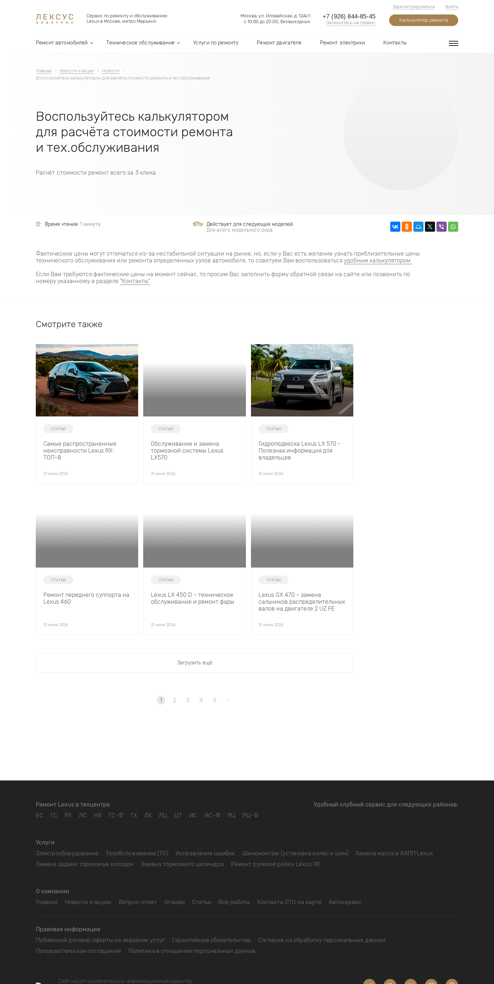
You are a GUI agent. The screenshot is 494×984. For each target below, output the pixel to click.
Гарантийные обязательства (211, 940)
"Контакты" (135, 281)
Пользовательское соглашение (78, 950)
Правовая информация (68, 929)
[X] (430, 227)
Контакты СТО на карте (289, 902)
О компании (52, 891)
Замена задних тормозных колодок (84, 864)
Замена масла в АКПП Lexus (394, 853)
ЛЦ (163, 815)
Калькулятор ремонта (423, 20)
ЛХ (148, 815)
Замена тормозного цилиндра (182, 864)
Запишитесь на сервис (350, 22)
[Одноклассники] (407, 227)
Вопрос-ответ (138, 902)
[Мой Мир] (418, 227)
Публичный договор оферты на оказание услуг (100, 940)
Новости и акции (88, 902)
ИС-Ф (212, 815)
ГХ (134, 815)
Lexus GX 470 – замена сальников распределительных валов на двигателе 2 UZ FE (302, 601)
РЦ (232, 815)
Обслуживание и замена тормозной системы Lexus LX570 (187, 450)
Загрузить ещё (194, 663)
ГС (54, 815)
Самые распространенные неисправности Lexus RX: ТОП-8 (79, 450)
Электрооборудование (67, 853)
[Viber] (441, 227)
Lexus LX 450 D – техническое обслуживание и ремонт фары (192, 598)
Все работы (234, 902)
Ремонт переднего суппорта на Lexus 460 (86, 598)
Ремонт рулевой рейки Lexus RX (275, 864)
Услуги (45, 842)
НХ (98, 815)
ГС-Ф (115, 815)
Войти (452, 6)
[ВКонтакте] (395, 227)
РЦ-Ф (250, 815)
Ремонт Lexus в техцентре (73, 804)
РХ (68, 815)
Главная (47, 902)
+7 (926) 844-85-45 (349, 16)
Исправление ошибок (205, 853)
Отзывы (174, 902)
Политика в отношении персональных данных (192, 950)
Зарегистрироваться (414, 6)
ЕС (39, 815)
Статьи (201, 902)
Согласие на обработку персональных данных (322, 940)
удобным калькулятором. (378, 260)
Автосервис (345, 902)
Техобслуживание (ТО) (137, 853)
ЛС (83, 815)
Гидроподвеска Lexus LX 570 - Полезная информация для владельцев (300, 450)
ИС (193, 815)
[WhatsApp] (453, 227)
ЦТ (178, 815)
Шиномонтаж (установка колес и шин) (295, 853)
